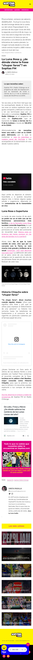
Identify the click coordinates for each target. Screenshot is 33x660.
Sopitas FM (10, 480)
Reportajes (8, 10)
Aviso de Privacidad (8, 640)
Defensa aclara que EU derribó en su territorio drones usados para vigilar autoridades (16, 558)
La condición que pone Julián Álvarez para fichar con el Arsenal (15, 591)
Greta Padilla (12, 72)
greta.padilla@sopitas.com (18, 491)
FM (3, 604)
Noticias (5, 556)
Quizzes (17, 10)
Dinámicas (25, 10)
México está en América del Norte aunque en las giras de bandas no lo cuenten (16, 234)
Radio (4, 55)
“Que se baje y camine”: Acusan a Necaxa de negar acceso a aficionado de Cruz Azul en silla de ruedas (16, 623)
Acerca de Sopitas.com (22, 640)
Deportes (5, 621)
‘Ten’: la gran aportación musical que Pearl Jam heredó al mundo (16, 542)
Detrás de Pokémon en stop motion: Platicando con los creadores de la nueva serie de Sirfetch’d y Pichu (15, 574)
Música (4, 540)
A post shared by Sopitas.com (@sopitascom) (16, 362)
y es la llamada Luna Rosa (19, 223)
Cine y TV (5, 572)
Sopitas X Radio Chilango (21, 480)
